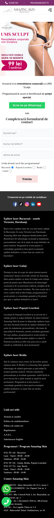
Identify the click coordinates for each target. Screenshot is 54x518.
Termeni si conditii (12, 417)
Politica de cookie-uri (13, 426)
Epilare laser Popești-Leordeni (21, 307)
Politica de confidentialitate (16, 421)
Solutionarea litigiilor (13, 439)
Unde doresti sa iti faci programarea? (21, 163)
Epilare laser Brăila (15, 355)
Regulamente (10, 430)
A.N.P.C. (8, 435)
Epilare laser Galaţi (15, 265)
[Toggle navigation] (49, 10)
